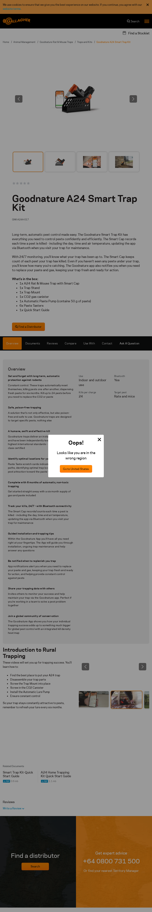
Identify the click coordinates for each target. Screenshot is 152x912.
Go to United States (76, 469)
